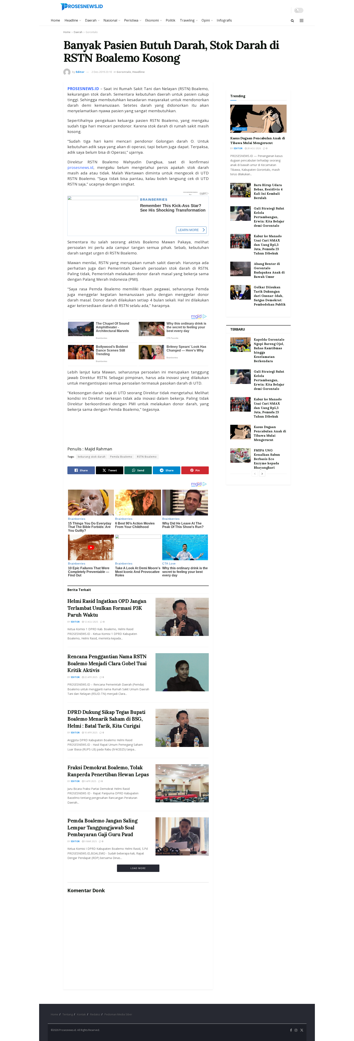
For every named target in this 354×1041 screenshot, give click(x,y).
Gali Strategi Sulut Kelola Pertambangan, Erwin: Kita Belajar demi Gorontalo (269, 217)
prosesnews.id (80, 167)
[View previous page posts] (255, 473)
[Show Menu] (301, 20)
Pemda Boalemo (121, 456)
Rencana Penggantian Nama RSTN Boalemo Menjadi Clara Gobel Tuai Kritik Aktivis (107, 663)
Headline (71, 20)
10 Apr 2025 (90, 732)
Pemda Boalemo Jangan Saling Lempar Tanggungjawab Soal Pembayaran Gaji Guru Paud (102, 828)
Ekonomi (152, 20)
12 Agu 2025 (91, 621)
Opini (206, 20)
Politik (170, 20)
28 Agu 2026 (254, 148)
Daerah (90, 20)
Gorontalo (92, 32)
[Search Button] (292, 20)
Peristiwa (131, 20)
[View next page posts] (262, 473)
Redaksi (95, 1014)
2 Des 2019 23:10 (102, 72)
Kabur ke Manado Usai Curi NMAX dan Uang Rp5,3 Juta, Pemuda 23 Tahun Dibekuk (268, 244)
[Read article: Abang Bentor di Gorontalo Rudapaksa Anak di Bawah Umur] (240, 269)
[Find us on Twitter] (301, 1030)
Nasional (110, 20)
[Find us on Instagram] (296, 1030)
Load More (138, 868)
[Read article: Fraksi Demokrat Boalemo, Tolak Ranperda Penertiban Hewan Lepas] (182, 783)
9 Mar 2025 (90, 841)
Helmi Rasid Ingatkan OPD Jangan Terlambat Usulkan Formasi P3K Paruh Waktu (106, 608)
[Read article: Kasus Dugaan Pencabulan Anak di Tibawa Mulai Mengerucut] (258, 119)
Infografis (224, 20)
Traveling (187, 20)
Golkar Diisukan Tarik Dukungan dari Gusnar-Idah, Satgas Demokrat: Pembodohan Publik (270, 295)
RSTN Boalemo (147, 456)
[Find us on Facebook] (291, 1030)
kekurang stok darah (92, 456)
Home (55, 20)
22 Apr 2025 (90, 677)
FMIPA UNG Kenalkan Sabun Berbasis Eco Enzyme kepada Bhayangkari (267, 459)
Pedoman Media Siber (118, 1014)
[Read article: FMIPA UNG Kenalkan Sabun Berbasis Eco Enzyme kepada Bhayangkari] (240, 455)
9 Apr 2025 (90, 781)
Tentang (67, 1014)
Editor (80, 72)
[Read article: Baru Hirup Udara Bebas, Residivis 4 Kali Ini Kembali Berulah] (240, 190)
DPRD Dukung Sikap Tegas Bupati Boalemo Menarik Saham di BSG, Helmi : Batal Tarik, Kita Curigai (106, 719)
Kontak (81, 1014)
